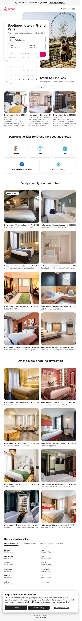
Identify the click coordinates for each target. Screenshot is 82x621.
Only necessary (38, 608)
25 (15, 80)
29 (32, 80)
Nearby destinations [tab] (11, 543)
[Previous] (36, 87)
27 (24, 80)
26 (19, 80)
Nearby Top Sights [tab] (46, 543)
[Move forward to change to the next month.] (36, 53)
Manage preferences (61, 608)
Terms (44, 617)
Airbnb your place (68, 9)
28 (28, 80)
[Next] (44, 87)
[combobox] (27, 40)
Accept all (15, 608)
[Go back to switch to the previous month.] (11, 53)
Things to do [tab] (60, 543)
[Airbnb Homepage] (9, 9)
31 (11, 84)
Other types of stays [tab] (29, 543)
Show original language (57, 3)
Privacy (37, 617)
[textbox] (17, 47)
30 (36, 80)
